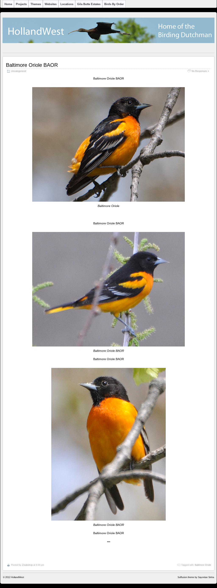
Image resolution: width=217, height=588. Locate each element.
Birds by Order (114, 4)
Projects (21, 4)
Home (8, 4)
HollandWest (17, 577)
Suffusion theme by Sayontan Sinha (196, 577)
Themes (36, 4)
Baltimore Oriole (203, 565)
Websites (51, 4)
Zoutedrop (27, 565)
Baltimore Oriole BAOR (32, 65)
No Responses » (200, 71)
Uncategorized (18, 71)
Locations (66, 4)
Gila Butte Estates (88, 4)
